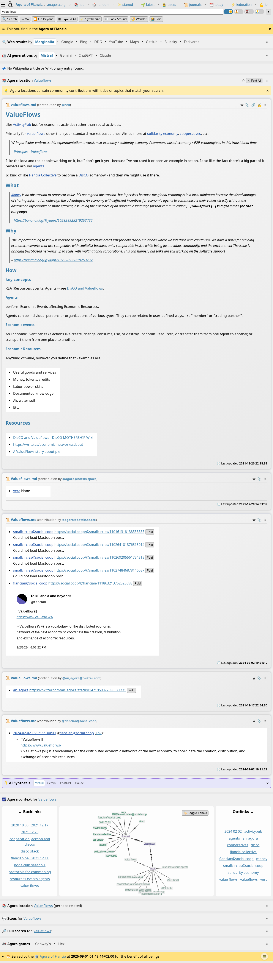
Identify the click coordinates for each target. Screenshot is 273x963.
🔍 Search (9, 19)
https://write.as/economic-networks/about (48, 444)
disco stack (30, 851)
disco (255, 845)
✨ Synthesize (90, 19)
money (261, 859)
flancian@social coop (236, 859)
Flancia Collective (43, 175)
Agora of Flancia (53, 956)
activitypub (253, 831)
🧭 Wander (139, 19)
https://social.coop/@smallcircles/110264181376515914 (99, 544)
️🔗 (253, 105)
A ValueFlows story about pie (36, 451)
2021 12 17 (39, 825)
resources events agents (30, 878)
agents (38, 166)
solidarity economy (162, 133)
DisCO (84, 175)
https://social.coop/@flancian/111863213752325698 (90, 583)
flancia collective (243, 852)
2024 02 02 (233, 831)
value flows (36, 133)
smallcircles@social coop (243, 865)
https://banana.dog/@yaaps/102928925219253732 (53, 220)
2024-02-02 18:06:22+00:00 (34, 733)
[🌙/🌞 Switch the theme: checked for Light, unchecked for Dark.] (228, 11)
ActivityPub (22, 124)
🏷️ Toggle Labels (195, 813)
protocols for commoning (30, 872)
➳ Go (25, 19)
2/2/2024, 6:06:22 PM (31, 647)
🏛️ (37, 956)
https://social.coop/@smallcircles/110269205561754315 (99, 557)
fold (150, 532)
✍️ (259, 105)
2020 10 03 (19, 825)
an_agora (20, 690)
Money (16, 194)
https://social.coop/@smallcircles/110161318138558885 (99, 531)
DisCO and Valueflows (85, 288)
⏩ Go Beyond (43, 19)
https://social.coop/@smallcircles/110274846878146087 (99, 570)
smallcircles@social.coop (33, 531)
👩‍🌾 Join (156, 19)
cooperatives (190, 133)
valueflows (249, 879)
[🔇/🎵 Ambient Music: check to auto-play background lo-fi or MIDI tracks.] (249, 11)
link (99, 733)
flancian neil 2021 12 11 (30, 858)
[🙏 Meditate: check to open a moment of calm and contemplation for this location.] (259, 11)
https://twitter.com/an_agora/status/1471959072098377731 (77, 690)
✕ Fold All (254, 80)
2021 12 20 (29, 832)
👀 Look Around (116, 19)
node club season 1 (30, 865)
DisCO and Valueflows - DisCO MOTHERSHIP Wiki (53, 437)
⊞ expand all (67, 19)
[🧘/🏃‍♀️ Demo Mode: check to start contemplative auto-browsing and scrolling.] (238, 11)
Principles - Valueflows (30, 151)
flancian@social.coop (30, 583)
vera (16, 490)
